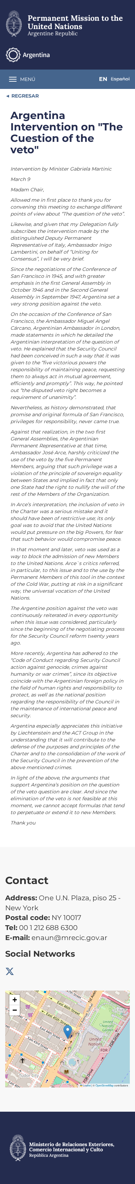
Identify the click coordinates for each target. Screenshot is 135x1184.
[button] (67, 1032)
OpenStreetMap (105, 1085)
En (103, 79)
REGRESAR (24, 96)
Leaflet (86, 1085)
